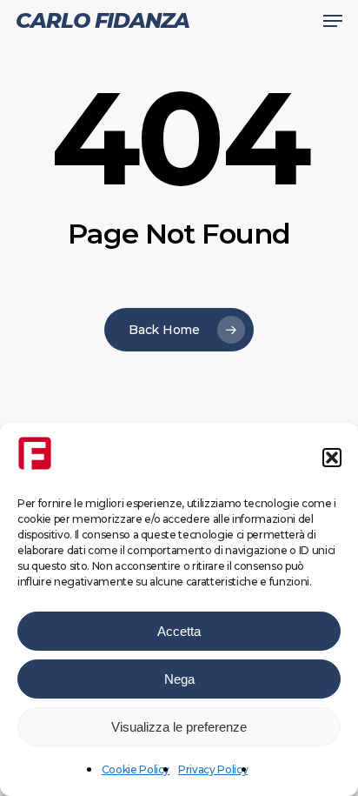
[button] (332, 457)
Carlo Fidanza (103, 20)
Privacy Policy (213, 769)
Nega (179, 679)
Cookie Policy (136, 769)
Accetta (179, 631)
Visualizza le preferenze (179, 726)
